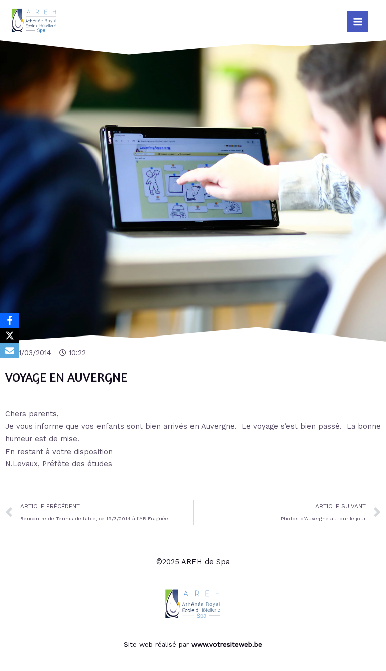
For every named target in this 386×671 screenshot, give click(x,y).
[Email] (9, 350)
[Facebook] (9, 320)
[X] (9, 335)
